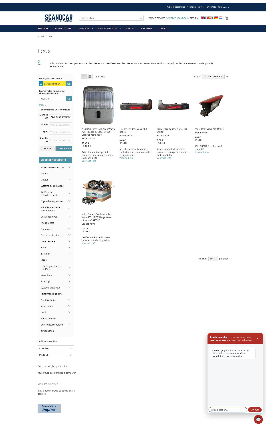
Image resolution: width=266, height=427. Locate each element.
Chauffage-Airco (49, 216)
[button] (223, 7)
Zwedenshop (47, 330)
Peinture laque (48, 299)
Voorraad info (89, 160)
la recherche (64, 148)
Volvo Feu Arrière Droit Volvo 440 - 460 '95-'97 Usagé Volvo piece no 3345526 (96, 217)
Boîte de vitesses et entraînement (50, 209)
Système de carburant (52, 185)
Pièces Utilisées (48, 318)
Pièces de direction (50, 235)
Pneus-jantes (47, 222)
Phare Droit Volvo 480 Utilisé (209, 128)
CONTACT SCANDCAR (177, 18)
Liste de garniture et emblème (51, 268)
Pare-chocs (46, 275)
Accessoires (47, 306)
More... (42, 104)
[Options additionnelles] (49, 408)
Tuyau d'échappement (52, 201)
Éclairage (45, 281)
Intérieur (45, 253)
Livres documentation (52, 324)
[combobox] (111, 18)
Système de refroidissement (49, 194)
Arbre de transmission (52, 167)
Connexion (191, 7)
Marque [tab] (43, 354)
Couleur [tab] (44, 348)
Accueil (41, 36)
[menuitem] (43, 28)
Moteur (44, 179)
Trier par (196, 76)
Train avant (46, 229)
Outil (43, 312)
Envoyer (255, 409)
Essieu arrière (48, 241)
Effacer (47, 148)
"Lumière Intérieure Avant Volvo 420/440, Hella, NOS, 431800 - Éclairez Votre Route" (98, 131)
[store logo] (59, 18)
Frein (43, 247)
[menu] (133, 28)
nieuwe (44, 173)
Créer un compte (208, 7)
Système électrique (50, 287)
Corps (44, 259)
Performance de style (51, 293)
